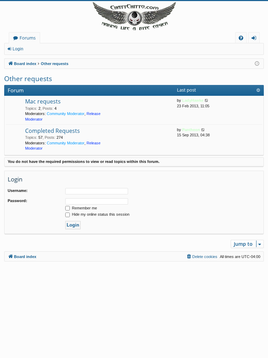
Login (18, 48)
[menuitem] (241, 38)
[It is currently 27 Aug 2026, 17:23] (257, 64)
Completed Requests (52, 131)
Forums (28, 38)
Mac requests (43, 101)
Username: (18, 190)
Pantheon (191, 130)
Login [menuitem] (255, 39)
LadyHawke (192, 100)
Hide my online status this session (100, 214)
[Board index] (134, 16)
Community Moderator (65, 114)
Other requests (28, 78)
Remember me (84, 208)
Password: (17, 201)
